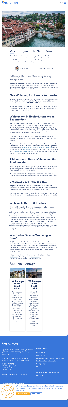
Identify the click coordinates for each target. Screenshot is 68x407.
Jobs (37, 369)
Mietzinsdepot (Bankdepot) (21, 151)
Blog (37, 367)
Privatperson (40, 352)
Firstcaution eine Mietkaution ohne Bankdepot (36, 147)
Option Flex (26, 149)
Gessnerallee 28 (7, 368)
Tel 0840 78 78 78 (8, 364)
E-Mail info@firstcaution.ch (10, 366)
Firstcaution (35, 257)
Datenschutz (40, 375)
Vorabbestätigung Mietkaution (46, 361)
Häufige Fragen (41, 364)
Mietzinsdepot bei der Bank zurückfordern (50, 358)
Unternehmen (41, 355)
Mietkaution (13, 257)
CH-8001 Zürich (7, 369)
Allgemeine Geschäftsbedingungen (48, 372)
